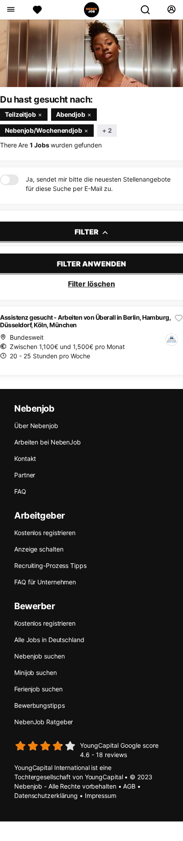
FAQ (20, 491)
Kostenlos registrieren (45, 532)
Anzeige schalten (38, 549)
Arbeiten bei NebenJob (47, 442)
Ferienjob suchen (38, 689)
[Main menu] (10, 10)
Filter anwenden (91, 263)
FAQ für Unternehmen (45, 582)
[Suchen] (148, 10)
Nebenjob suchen (39, 656)
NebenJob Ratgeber (43, 722)
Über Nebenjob (36, 425)
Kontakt (25, 458)
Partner (24, 475)
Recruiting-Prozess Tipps (50, 565)
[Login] (171, 10)
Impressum (100, 795)
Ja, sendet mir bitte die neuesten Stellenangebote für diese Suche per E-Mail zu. (98, 183)
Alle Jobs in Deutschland (49, 639)
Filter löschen (91, 283)
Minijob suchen (35, 672)
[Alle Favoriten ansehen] (37, 10)
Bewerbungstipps (39, 705)
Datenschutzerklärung (46, 795)
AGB (129, 786)
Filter (87, 231)
